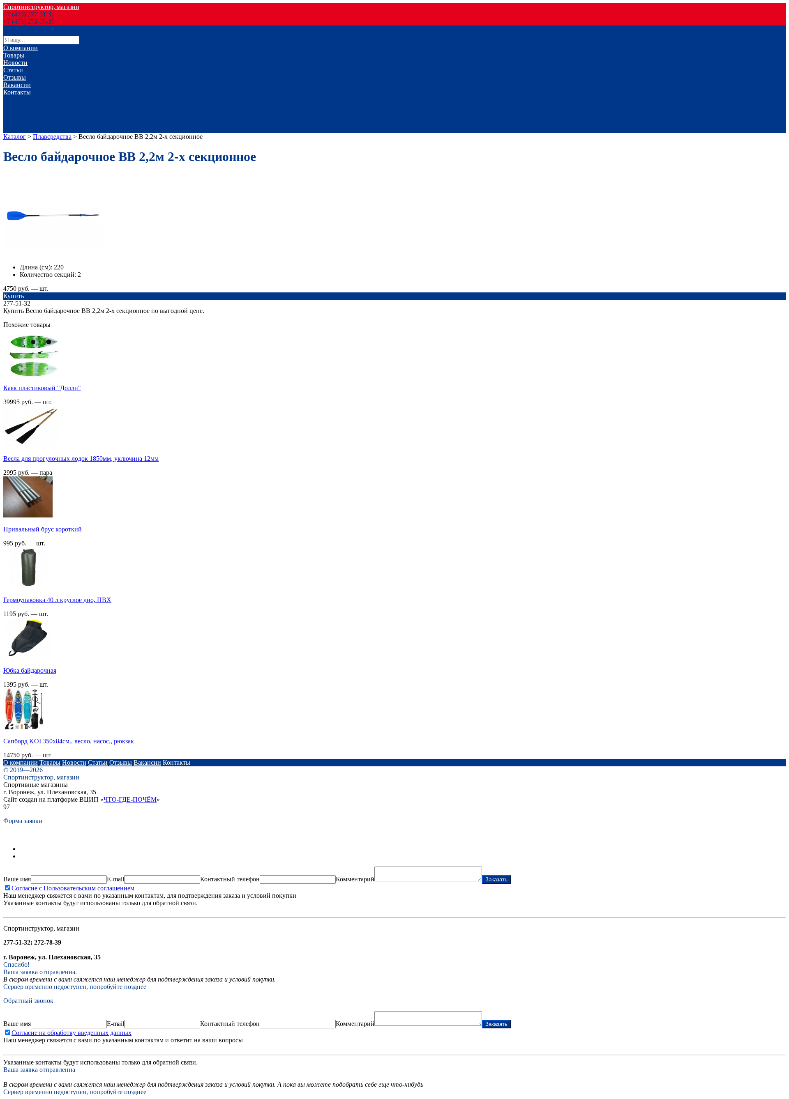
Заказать (496, 879)
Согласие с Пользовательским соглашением (73, 888)
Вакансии (17, 84)
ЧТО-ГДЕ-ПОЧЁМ (130, 799)
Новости (15, 62)
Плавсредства (52, 136)
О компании (20, 47)
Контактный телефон (230, 879)
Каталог (14, 136)
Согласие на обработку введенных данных (72, 1032)
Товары (13, 55)
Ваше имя (17, 879)
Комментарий (355, 879)
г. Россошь (17, 114)
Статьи (13, 70)
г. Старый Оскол (26, 121)
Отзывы (14, 77)
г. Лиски (15, 106)
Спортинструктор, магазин (41, 6)
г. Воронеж (18, 99)
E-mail (115, 879)
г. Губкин (16, 129)
